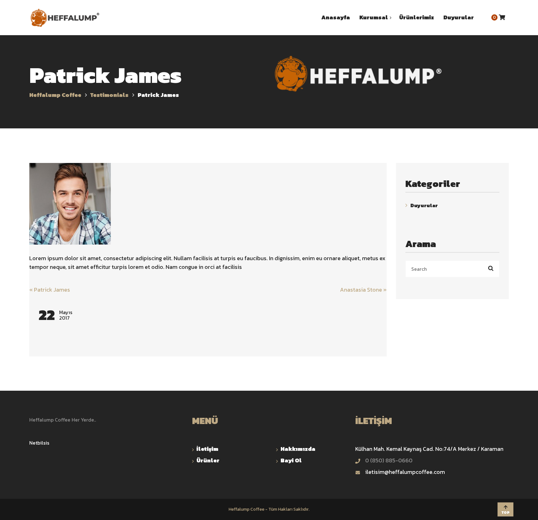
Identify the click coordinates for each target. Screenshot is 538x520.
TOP (505, 512)
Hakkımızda (298, 449)
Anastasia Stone (363, 289)
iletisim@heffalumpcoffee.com (405, 472)
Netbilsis (39, 442)
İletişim (207, 449)
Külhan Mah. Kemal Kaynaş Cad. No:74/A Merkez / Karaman (429, 449)
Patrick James (49, 289)
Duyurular (424, 205)
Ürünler (207, 460)
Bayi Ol (291, 460)
